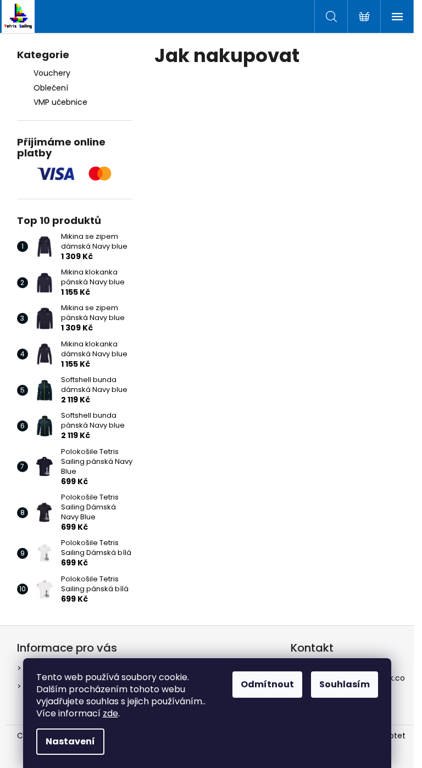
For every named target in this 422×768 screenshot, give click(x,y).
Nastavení (70, 741)
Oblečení (51, 87)
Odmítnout (267, 684)
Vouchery (52, 73)
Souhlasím (344, 684)
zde (110, 713)
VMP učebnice (60, 102)
